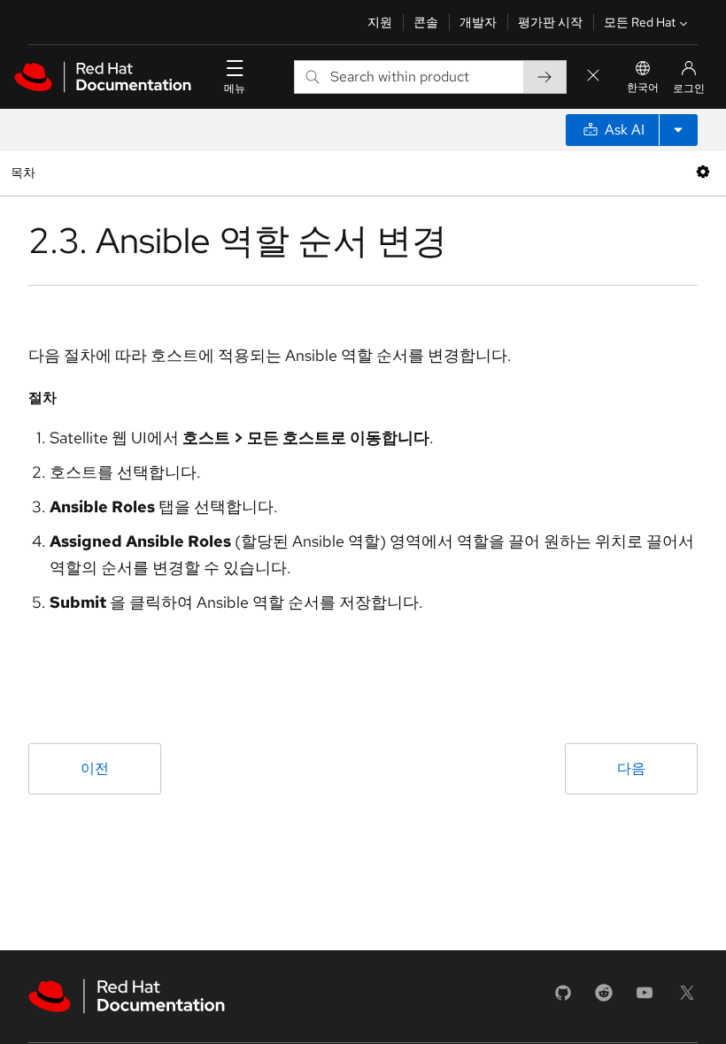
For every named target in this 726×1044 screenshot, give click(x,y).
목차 (25, 172)
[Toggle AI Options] (678, 130)
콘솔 (425, 22)
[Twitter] (687, 998)
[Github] (563, 998)
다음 (631, 768)
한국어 (643, 88)
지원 (379, 22)
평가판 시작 (550, 22)
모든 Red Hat (640, 22)
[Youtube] (644, 998)
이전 (95, 768)
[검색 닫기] (593, 76)
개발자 (478, 22)
